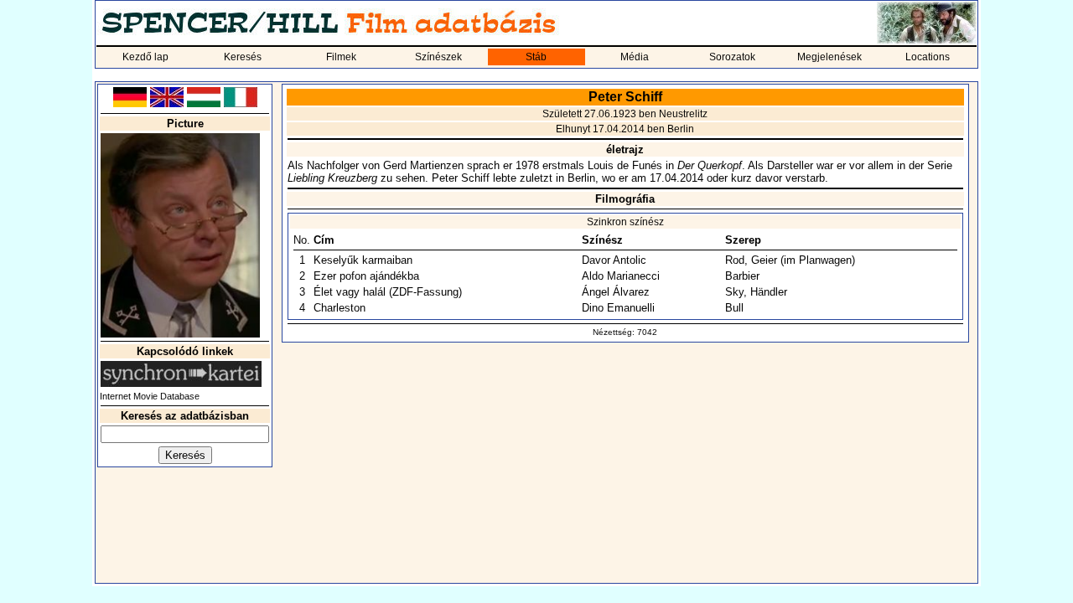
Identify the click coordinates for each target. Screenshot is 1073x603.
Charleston (339, 308)
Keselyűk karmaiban (363, 260)
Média (634, 57)
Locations (927, 57)
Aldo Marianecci (621, 276)
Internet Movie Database (150, 396)
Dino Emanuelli (618, 308)
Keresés (243, 57)
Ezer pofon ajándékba (366, 276)
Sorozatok (732, 57)
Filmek (341, 57)
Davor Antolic (614, 260)
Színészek (438, 57)
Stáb (536, 57)
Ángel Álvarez (616, 292)
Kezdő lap (145, 57)
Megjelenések (829, 57)
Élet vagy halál (350, 292)
